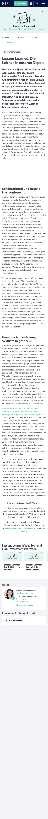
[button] (30, 605)
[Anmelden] (31, 3)
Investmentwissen (12, 51)
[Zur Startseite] (5, 3)
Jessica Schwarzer (25, 593)
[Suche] (37, 3)
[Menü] (43, 3)
